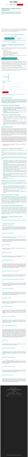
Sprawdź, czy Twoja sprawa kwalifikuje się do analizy (9, 58)
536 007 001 (14, 42)
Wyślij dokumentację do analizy (9, 38)
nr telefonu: (3, 82)
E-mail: (3, 88)
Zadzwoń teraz (19, 38)
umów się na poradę (20, 4)
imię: (3, 85)
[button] (14, 221)
